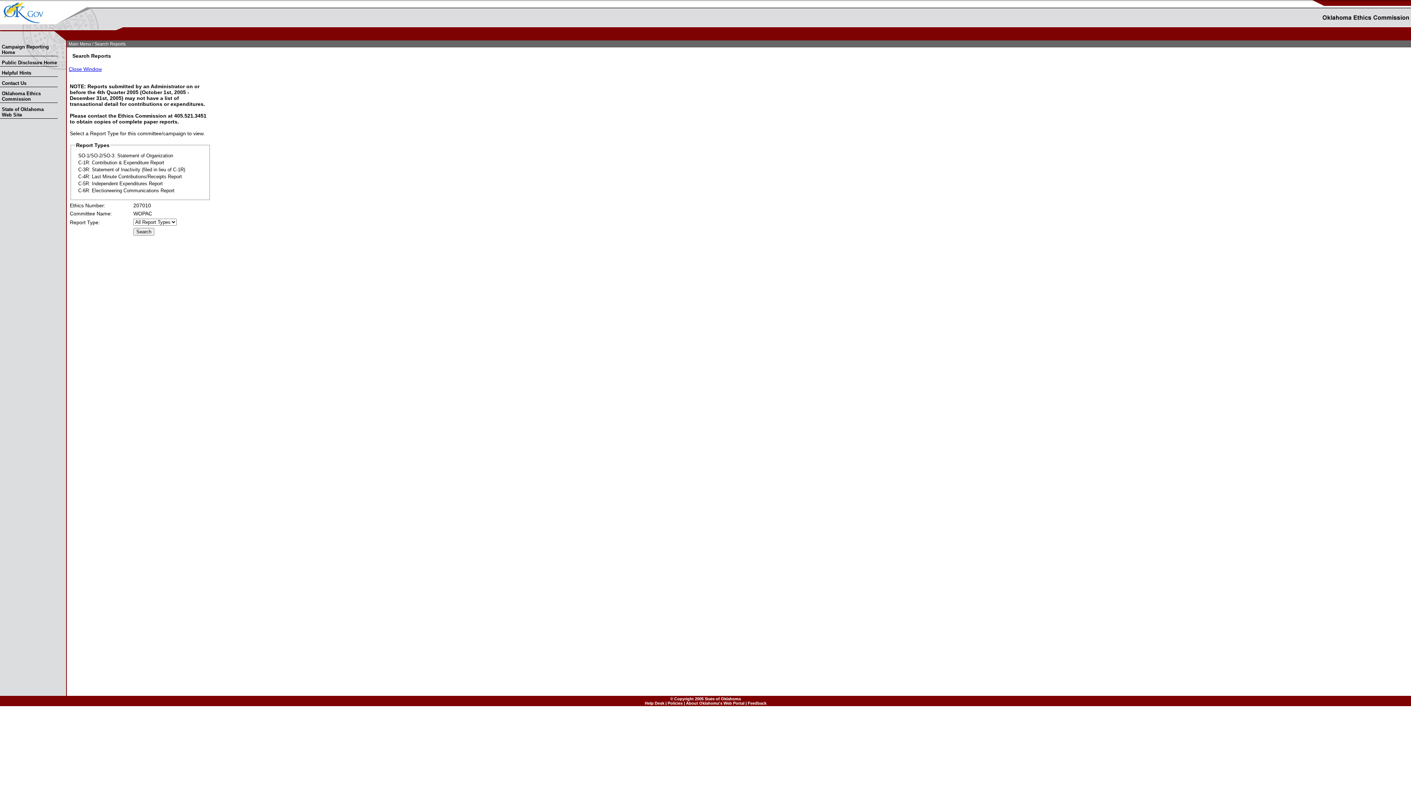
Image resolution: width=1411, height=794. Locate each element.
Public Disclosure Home (29, 62)
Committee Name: (91, 214)
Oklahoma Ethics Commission (21, 96)
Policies (675, 703)
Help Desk (654, 703)
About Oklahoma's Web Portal (715, 703)
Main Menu (80, 44)
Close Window (85, 69)
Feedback (757, 703)
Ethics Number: (87, 205)
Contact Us (14, 83)
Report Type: (85, 222)
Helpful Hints (16, 73)
